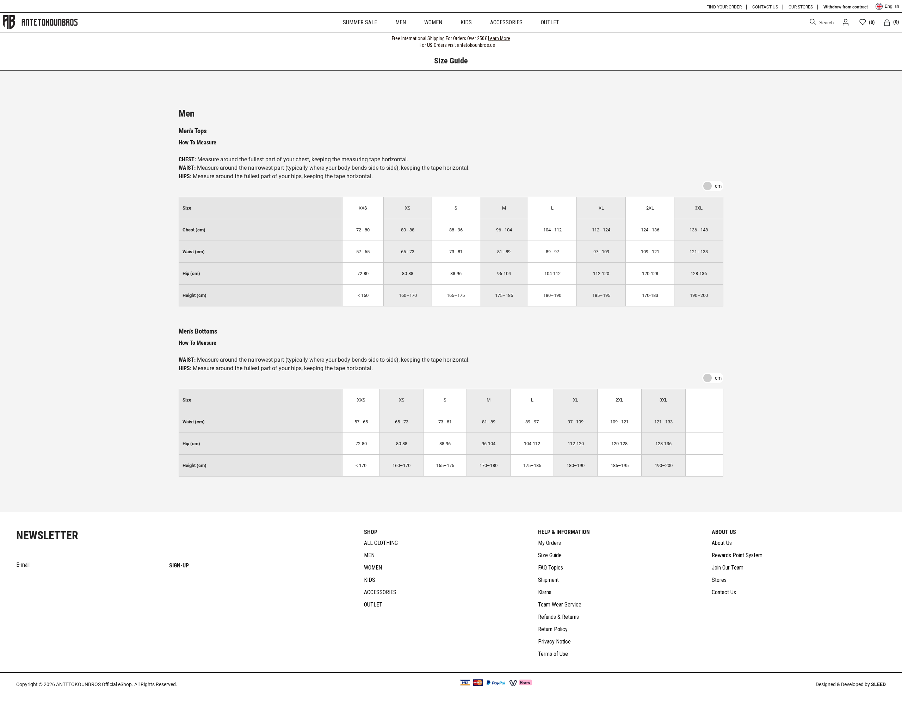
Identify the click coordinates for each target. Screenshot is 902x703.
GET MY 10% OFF (382, 394)
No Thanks (382, 420)
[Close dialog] (579, 277)
